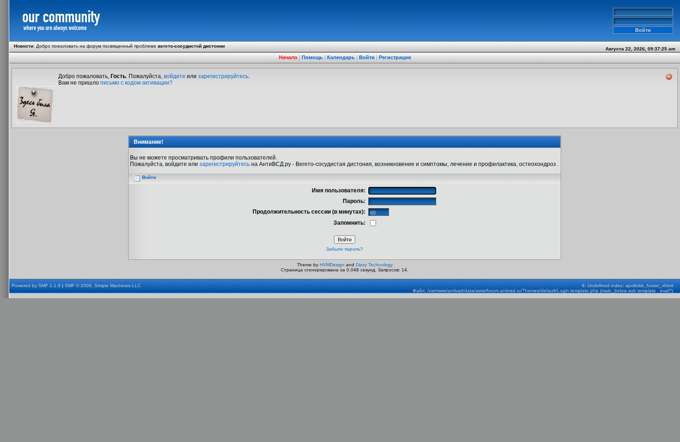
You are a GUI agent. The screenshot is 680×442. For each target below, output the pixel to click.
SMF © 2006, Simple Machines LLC (103, 285)
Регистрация (395, 57)
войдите (174, 76)
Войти (367, 57)
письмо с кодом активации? (136, 83)
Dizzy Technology (374, 264)
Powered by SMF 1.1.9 (36, 285)
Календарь (341, 57)
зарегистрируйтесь (223, 76)
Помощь (312, 57)
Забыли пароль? (344, 249)
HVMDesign (332, 264)
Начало (288, 57)
